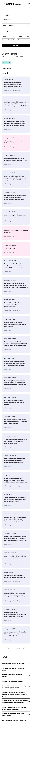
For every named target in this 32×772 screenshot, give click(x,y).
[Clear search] (29, 15)
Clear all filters (6, 68)
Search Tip (7, 19)
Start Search (16, 45)
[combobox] (16, 26)
